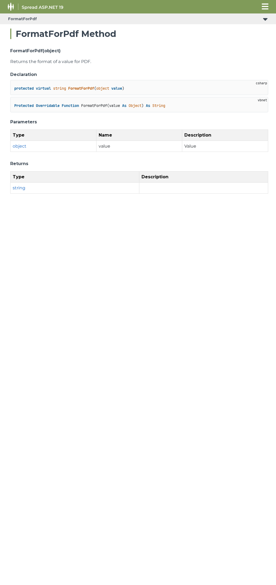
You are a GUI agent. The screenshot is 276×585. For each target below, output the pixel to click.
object (19, 146)
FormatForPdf (22, 18)
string (19, 187)
